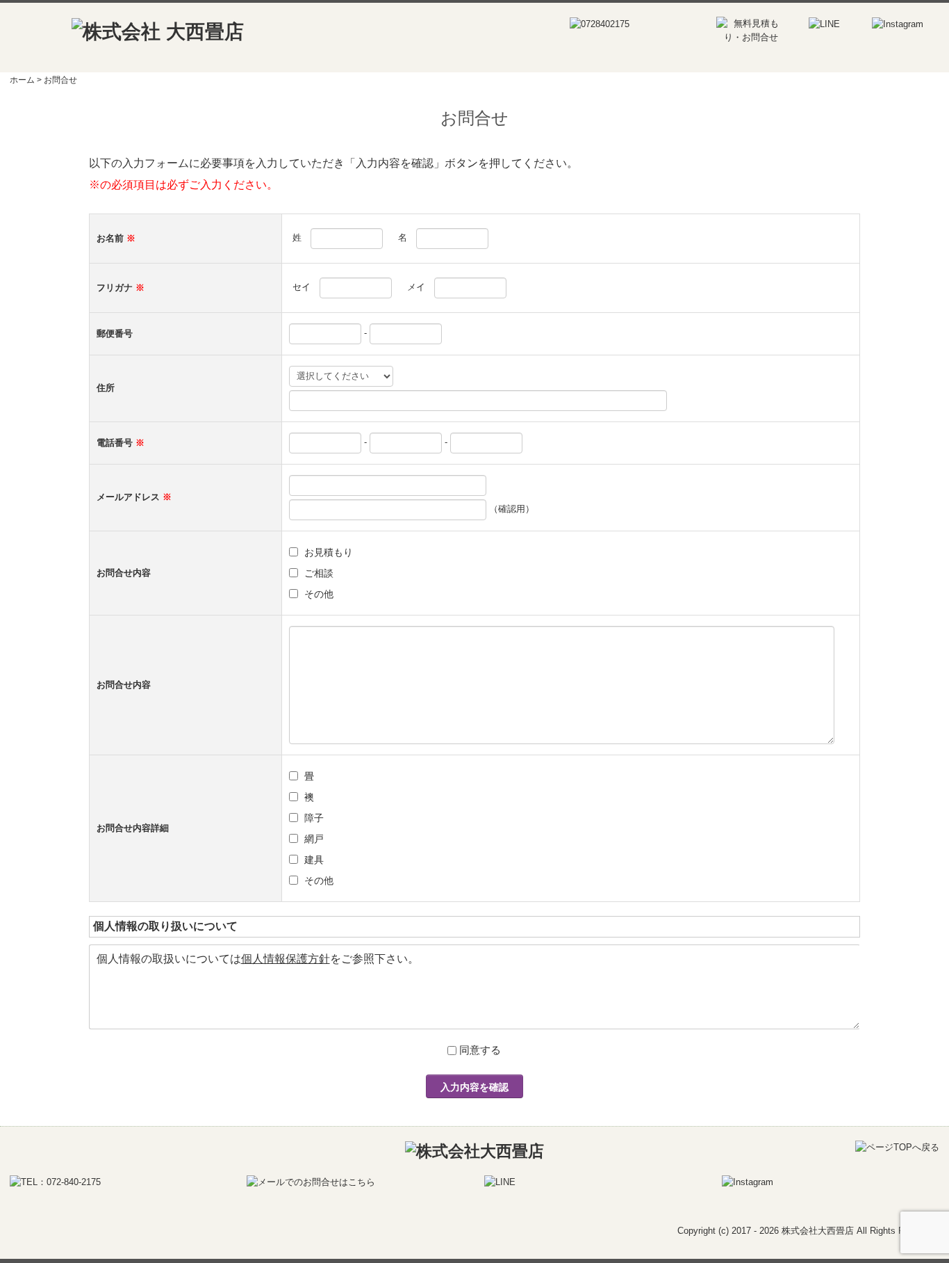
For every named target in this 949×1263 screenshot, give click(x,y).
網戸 (314, 838)
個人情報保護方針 (285, 959)
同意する (480, 1050)
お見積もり (328, 552)
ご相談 (318, 573)
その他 (318, 594)
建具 (314, 859)
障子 (314, 817)
